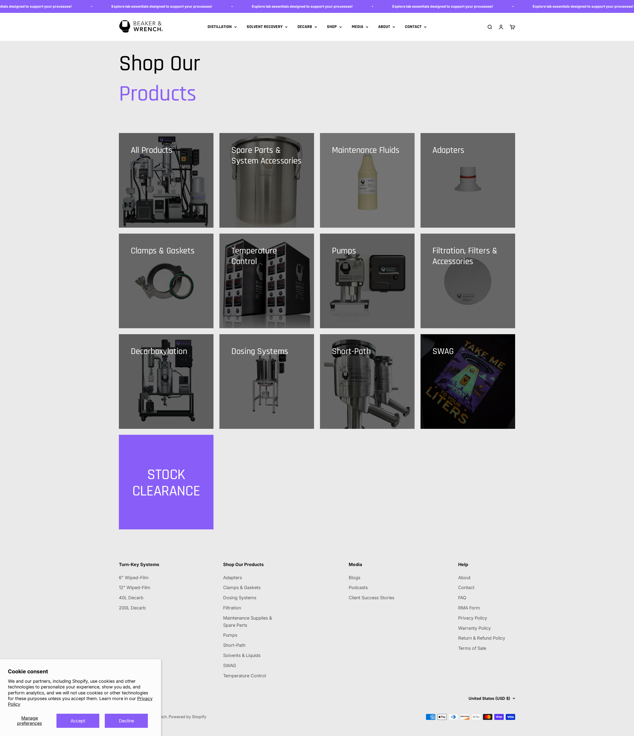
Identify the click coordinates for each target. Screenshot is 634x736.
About (464, 577)
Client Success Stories (371, 597)
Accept (78, 720)
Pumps (230, 635)
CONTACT (413, 26)
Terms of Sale (472, 648)
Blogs (354, 577)
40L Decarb (131, 597)
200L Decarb (132, 607)
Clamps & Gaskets (242, 587)
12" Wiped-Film (134, 587)
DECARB (304, 26)
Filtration (232, 607)
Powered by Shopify (187, 716)
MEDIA (357, 26)
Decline (126, 720)
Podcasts (358, 587)
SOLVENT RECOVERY (265, 26)
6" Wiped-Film (134, 577)
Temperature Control (244, 675)
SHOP (332, 26)
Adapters (232, 577)
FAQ (462, 597)
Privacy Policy (472, 618)
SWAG (229, 665)
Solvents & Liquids (242, 655)
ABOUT (384, 26)
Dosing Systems (239, 597)
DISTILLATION (220, 26)
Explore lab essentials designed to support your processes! (141, 6)
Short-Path (234, 645)
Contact (466, 587)
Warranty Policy (474, 628)
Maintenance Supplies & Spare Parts (247, 621)
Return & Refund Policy (481, 638)
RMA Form (469, 607)
